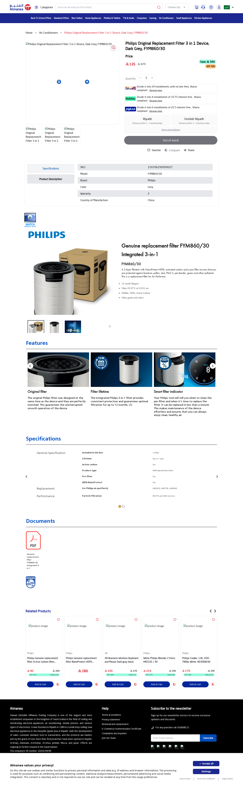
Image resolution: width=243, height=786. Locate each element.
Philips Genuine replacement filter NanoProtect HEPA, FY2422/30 (81, 660)
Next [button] (213, 366)
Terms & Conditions (206, 778)
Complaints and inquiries (114, 733)
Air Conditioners (48, 32)
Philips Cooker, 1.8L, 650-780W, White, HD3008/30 (196, 659)
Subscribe (208, 738)
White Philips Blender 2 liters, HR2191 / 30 (159, 659)
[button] (59, 81)
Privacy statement (111, 719)
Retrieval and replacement (115, 724)
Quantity (130, 78)
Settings (206, 771)
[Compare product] (58, 684)
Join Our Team (109, 738)
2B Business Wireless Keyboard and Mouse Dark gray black (121, 659)
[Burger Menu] (36, 7)
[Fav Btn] (58, 619)
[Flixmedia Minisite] (121, 220)
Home (29, 32)
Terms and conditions (170, 130)
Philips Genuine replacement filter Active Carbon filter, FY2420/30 (42, 660)
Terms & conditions (111, 714)
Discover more (155, 90)
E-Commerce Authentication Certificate (121, 728)
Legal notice (227, 778)
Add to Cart (40, 684)
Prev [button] (30, 366)
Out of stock (171, 140)
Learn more (185, 778)
